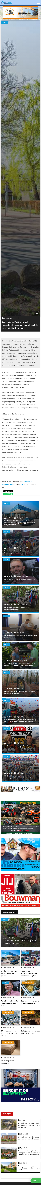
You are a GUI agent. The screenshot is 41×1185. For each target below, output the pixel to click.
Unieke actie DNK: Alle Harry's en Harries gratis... (9, 973)
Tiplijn (37, 1181)
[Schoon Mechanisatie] (20, 817)
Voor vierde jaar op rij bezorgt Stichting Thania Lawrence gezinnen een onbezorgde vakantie (19, 664)
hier (21, 484)
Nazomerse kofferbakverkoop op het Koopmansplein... (29, 973)
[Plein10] (20, 789)
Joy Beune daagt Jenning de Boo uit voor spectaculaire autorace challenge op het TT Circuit (18, 748)
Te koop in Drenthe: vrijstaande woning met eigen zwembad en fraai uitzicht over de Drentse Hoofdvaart (29, 1153)
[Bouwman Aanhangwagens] (20, 890)
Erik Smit (9, 518)
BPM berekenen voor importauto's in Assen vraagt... (9, 1033)
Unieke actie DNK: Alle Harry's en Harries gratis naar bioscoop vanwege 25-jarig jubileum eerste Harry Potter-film (19, 523)
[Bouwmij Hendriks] (20, 854)
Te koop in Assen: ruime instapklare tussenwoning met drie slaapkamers (28, 1138)
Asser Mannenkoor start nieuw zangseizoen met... (10, 1003)
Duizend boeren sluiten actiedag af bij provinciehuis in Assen (16, 608)
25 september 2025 (9, 318)
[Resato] (20, 1085)
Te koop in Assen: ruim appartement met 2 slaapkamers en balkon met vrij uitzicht (29, 1168)
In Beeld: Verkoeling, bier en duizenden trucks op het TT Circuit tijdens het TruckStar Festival (20, 721)
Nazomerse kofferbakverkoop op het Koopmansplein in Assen (16, 552)
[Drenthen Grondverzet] (20, 12)
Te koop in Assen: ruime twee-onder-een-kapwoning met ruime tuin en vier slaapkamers (29, 1125)
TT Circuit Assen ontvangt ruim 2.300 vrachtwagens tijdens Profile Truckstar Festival (19, 777)
